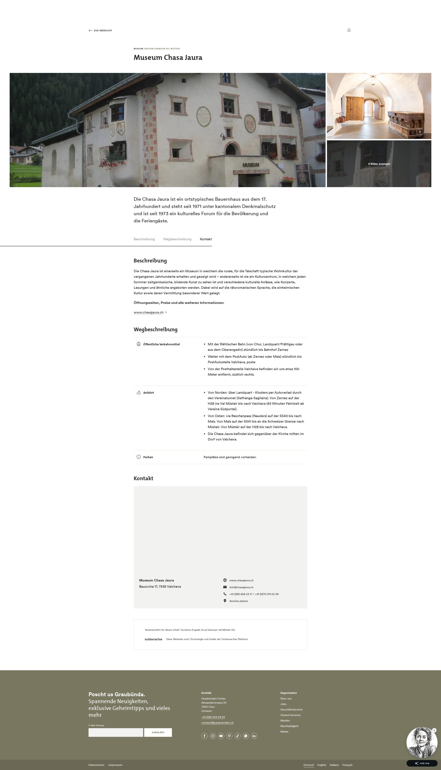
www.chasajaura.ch (148, 312)
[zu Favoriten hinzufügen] (349, 30)
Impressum (115, 765)
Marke (284, 731)
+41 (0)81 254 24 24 (213, 717)
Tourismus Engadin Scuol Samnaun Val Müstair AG (207, 629)
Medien (285, 720)
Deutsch (309, 765)
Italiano (334, 765)
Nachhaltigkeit (289, 726)
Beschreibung (144, 239)
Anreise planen (238, 601)
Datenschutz (96, 765)
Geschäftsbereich (291, 709)
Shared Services (290, 715)
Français (347, 765)
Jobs (283, 704)
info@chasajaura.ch (241, 587)
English (321, 765)
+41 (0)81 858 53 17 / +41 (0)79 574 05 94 (254, 594)
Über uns (286, 698)
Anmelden (158, 732)
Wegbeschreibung (177, 239)
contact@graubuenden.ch (217, 722)
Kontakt (206, 239)
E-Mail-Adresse (96, 725)
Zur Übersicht (102, 30)
